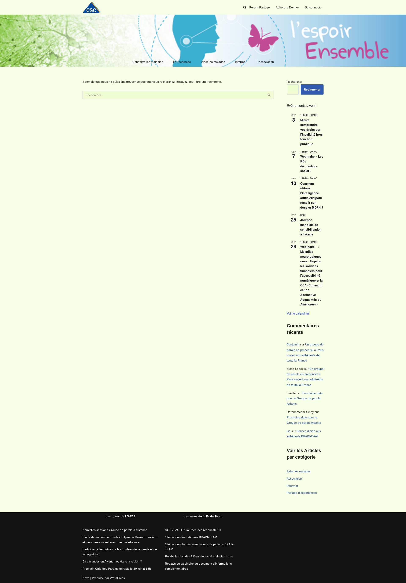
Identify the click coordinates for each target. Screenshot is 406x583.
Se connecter (314, 7)
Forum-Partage (259, 7)
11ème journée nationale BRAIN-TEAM (191, 537)
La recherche (182, 61)
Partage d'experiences (302, 492)
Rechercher (294, 81)
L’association (265, 61)
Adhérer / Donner (287, 7)
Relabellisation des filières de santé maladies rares (199, 556)
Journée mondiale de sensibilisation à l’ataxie (311, 227)
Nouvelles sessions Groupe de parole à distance (114, 530)
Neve (85, 578)
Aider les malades (213, 61)
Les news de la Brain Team (203, 516)
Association (294, 478)
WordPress (117, 578)
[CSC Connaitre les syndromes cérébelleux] (93, 7)
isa (289, 431)
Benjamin (293, 344)
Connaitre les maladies (147, 61)
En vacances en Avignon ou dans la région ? (112, 561)
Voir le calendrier (298, 313)
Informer (241, 61)
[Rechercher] (244, 7)
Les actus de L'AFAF (121, 516)
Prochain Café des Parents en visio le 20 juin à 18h (116, 568)
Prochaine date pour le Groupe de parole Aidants (305, 398)
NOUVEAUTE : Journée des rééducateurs (193, 530)
